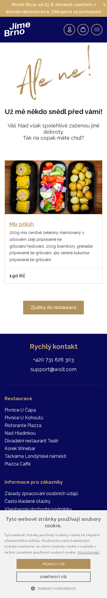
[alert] (53, 554)
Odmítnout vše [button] (53, 577)
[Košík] (83, 29)
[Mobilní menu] (96, 29)
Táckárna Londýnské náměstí (35, 456)
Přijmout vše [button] (53, 564)
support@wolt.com (53, 369)
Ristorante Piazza (23, 425)
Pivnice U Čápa (20, 410)
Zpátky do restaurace (53, 307)
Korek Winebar (20, 448)
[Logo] (17, 29)
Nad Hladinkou (20, 433)
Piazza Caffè (18, 464)
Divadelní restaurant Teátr (31, 441)
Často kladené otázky (28, 501)
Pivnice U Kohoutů (24, 417)
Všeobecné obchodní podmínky (38, 509)
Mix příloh (21, 224)
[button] (53, 588)
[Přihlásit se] (69, 29)
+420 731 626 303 (53, 360)
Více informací (89, 552)
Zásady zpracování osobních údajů (41, 493)
